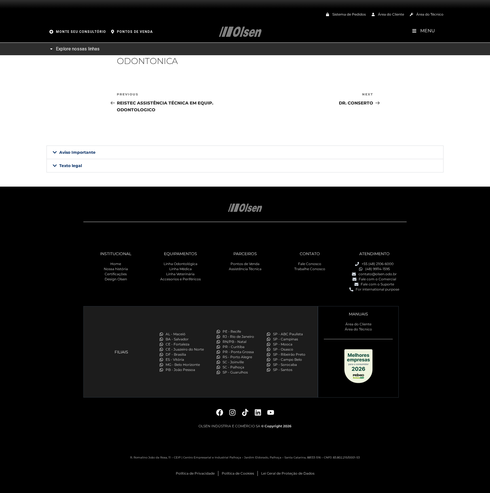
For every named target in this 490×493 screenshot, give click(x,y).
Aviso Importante (77, 152)
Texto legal (70, 165)
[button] (245, 152)
